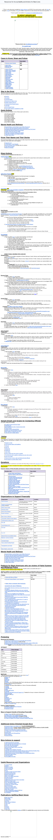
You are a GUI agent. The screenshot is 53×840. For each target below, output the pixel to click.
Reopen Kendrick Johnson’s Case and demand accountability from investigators (16, 602)
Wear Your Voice (9, 797)
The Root (7, 807)
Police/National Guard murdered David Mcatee (11, 213)
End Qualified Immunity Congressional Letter (15, 426)
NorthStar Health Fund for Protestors (13, 706)
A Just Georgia (8, 764)
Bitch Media (7, 798)
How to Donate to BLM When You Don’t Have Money (17, 717)
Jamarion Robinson (10, 607)
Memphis (7, 694)
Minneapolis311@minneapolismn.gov (15, 312)
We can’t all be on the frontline (11, 716)
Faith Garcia (8, 85)
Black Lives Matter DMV (10, 786)
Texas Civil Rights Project (11, 783)
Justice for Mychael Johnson (15, 478)
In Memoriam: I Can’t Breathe (11, 144)
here (48, 9)
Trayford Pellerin (9, 87)
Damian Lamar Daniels (11, 63)
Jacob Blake (4, 188)
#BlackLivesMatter (9, 147)
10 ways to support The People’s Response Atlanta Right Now (19, 718)
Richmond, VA (8, 698)
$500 (18, 632)
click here (37, 55)
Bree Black (8, 86)
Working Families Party (10, 772)
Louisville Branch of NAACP (22, 280)
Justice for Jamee (13, 479)
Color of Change (8, 769)
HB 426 (27, 261)
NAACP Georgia (8, 767)
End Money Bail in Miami (10, 754)
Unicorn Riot (8, 799)
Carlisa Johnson (24, 9)
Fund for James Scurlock (14, 486)
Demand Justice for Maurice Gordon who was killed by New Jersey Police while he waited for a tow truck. (17, 616)
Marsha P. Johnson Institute (7, 537)
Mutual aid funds (8, 735)
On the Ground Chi (9, 707)
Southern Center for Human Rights (13, 771)
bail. (20, 632)
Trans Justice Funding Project (7, 542)
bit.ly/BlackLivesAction (31, 44)
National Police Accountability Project (8, 535)
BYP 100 (3, 522)
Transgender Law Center (6, 545)
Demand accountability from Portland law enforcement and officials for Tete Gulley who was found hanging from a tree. (17, 595)
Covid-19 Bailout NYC (5, 525)
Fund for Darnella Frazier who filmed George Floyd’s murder (18, 485)
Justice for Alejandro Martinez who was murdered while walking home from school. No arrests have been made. (17, 591)
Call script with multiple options (12, 432)
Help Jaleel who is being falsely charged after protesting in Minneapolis (18, 492)
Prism (6, 805)
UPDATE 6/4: (8, 341)
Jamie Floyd (8, 73)
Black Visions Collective (6, 516)
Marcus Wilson (9, 66)
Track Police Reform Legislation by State (14, 108)
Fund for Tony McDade (14, 483)
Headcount (7, 450)
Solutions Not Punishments (11, 787)
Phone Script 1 (8, 428)
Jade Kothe (8, 65)
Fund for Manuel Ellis (13, 490)
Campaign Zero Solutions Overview (13, 749)
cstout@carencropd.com (27, 167)
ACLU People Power (9, 107)
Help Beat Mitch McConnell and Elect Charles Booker (17, 751)
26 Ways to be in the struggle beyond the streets (16, 715)
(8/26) (10, 156)
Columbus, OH (8, 688)
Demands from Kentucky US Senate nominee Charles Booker (19, 224)
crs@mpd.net (12, 179)
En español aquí (26, 46)
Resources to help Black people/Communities (15, 729)
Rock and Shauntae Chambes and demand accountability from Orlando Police (16, 613)
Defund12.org (8, 425)
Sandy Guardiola (9, 88)
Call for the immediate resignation (15, 189)
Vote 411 (7, 447)
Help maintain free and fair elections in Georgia (15, 743)
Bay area (7, 680)
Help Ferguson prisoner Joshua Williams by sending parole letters (20, 753)
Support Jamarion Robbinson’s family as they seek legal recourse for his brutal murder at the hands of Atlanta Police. (17, 627)
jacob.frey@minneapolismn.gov (25, 313)
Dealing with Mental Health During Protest (14, 130)
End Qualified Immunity (10, 756)
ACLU (6, 770)
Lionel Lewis (8, 72)
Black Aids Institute (9, 789)
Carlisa (19, 810)
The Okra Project (5, 540)
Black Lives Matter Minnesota (11, 776)
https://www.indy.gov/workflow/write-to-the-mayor (40, 326)
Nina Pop (8, 78)
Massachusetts (8, 693)
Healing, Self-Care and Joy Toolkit (12, 131)
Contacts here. (16, 317)
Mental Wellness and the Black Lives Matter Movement (17, 126)
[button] (2, 2)
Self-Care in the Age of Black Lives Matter (14, 132)
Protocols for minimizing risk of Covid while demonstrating (18, 640)
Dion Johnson (4, 404)
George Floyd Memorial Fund (15, 477)
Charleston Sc (8, 684)
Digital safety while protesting (11, 641)
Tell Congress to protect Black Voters (13, 459)
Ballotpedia (7, 448)
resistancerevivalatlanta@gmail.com (34, 12)
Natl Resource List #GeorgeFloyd (12, 733)
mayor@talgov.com (20, 248)
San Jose (7, 700)
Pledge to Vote (8, 748)
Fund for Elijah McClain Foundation (17, 489)
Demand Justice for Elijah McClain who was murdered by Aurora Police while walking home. (15, 618)
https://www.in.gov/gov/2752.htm (34, 327)
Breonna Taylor (12, 476)
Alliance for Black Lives (10, 780)
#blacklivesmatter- (9, 727)
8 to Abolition (8, 792)
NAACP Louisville (9, 768)
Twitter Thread (8, 714)
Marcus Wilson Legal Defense (15, 474)
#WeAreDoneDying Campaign (12, 742)
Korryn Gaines (9, 76)
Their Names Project (9, 146)
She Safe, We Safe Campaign (11, 745)
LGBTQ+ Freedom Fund (10, 703)
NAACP (7, 765)
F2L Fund (3, 527)
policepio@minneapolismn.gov (43, 311)
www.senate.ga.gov (24, 268)
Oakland (7, 697)
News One (7, 809)
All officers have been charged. (15, 306)
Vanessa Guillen (9, 79)
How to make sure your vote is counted (14, 453)
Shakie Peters (9, 84)
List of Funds (8, 732)
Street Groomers (4, 501)
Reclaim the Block (5, 513)
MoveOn (7, 96)
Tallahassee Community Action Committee (14, 779)
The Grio (7, 806)
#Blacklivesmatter (9, 728)
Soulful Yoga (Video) (9, 135)
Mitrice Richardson (10, 82)
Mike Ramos (8, 75)
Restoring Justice (4, 509)
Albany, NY (7, 677)
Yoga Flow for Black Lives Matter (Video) (14, 133)
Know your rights (9, 456)
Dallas (6, 689)
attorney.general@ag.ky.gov (26, 289)
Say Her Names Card (10, 145)
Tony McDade (4, 234)
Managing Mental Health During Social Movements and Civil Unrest (20, 129)
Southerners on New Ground (11, 784)
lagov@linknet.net (30, 168)
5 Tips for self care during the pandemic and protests (17, 555)
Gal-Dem (7, 800)
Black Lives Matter (9, 775)
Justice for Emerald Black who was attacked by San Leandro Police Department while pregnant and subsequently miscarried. (17, 605)
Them (6, 804)
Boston (6, 681)
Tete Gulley (8, 80)
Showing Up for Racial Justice (12, 104)
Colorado (7, 687)
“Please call (7, 157)
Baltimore (7, 679)
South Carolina (8, 701)
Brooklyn (7, 682)
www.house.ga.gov (35, 268)
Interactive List (8, 142)
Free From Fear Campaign (11, 746)
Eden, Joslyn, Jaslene (11, 71)
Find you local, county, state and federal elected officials (17, 458)
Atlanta (6, 678)
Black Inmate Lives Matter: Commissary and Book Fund (18, 488)
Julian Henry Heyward (11, 70)
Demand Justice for (10, 612)
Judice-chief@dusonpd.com (19, 169)
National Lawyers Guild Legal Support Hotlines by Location (18, 644)
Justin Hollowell (5, 345)
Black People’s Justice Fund (7, 548)
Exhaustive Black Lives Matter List (13, 726)
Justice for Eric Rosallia (14, 481)
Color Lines (7, 803)
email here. (27, 357)
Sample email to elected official (12, 429)
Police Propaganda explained (11, 790)
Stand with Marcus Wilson (11, 577)
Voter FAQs (7, 451)
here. (12, 369)
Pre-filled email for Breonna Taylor (12, 424)
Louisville (7, 691)
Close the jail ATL (9, 755)
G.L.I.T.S (3, 532)
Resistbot (7, 98)
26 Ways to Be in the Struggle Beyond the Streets (16, 730)
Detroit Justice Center (5, 507)
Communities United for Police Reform (9, 518)
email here (21, 359)
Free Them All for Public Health (12, 782)
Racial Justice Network (6, 511)
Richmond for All (8, 785)
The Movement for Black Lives (7, 520)
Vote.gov (7, 445)
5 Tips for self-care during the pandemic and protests (17, 128)
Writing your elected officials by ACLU (13, 430)
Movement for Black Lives (11, 101)
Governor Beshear (14, 215)
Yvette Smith (8, 81)
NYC (6, 696)
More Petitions (8, 734)
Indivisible (7, 105)
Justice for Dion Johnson (14, 482)
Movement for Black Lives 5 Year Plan (13, 747)
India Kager (8, 77)
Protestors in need (9, 708)
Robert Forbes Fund (13, 493)
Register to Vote (8, 442)
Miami (6, 695)
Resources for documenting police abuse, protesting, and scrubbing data (21, 643)
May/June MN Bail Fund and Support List (14, 692)
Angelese (17, 612)
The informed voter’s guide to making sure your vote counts (18, 455)
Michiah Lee (8, 67)
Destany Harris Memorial (14, 480)
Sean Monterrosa (9, 74)
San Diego (7, 699)
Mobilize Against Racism (10, 102)
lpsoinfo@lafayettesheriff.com (26, 166)
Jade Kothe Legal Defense (15, 473)
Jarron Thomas (9, 69)
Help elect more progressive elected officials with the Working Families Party (22, 750)
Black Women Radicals (10, 802)
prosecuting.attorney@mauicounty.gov (16, 183)
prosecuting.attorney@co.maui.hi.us (34, 183)
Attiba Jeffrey (8, 83)
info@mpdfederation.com (30, 312)
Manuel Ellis (4, 367)
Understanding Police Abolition (12, 791)
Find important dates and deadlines (13, 444)
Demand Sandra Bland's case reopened (15, 579)
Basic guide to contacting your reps (13, 431)
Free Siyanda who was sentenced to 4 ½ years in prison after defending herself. (16, 600)
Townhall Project (8, 99)
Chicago (7, 686)
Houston (7, 690)
